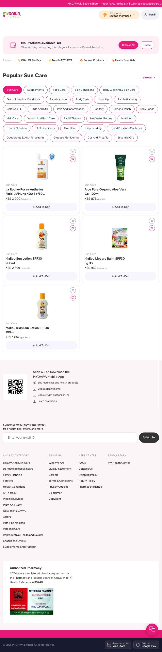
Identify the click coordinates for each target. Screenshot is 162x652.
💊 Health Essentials (123, 60)
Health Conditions (14, 486)
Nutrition (126, 118)
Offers (7, 516)
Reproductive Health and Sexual (23, 535)
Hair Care (12, 118)
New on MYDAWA (14, 511)
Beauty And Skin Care (16, 463)
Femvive (8, 480)
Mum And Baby (12, 505)
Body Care (82, 99)
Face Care (59, 89)
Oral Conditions (45, 128)
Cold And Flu (14, 109)
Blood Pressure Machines (126, 128)
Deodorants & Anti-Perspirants (25, 137)
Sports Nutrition (17, 128)
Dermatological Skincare (18, 468)
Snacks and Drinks (14, 541)
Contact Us (86, 468)
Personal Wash (122, 109)
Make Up (103, 99)
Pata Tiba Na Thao (14, 523)
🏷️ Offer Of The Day (29, 60)
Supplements (35, 89)
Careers (53, 475)
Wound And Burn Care (41, 118)
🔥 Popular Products (92, 60)
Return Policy (87, 480)
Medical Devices (13, 498)
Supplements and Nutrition (19, 546)
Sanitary (99, 109)
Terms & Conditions (61, 480)
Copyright (55, 498)
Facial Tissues (72, 118)
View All (147, 77)
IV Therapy (10, 493)
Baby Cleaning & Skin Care (119, 89)
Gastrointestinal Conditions (23, 99)
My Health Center (119, 463)
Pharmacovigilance (90, 486)
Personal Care (11, 528)
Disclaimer (55, 493)
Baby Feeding (93, 128)
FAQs (82, 463)
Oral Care (70, 128)
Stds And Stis (39, 109)
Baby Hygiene (58, 99)
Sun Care (12, 89)
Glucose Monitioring (66, 137)
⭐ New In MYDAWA (60, 60)
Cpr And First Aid (98, 137)
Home (147, 44)
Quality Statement (60, 468)
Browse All (128, 44)
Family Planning (127, 99)
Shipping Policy (88, 475)
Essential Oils (126, 137)
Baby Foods (147, 109)
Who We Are (56, 463)
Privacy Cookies (58, 486)
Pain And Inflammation (71, 109)
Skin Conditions (84, 89)
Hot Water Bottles (101, 118)
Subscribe (149, 437)
